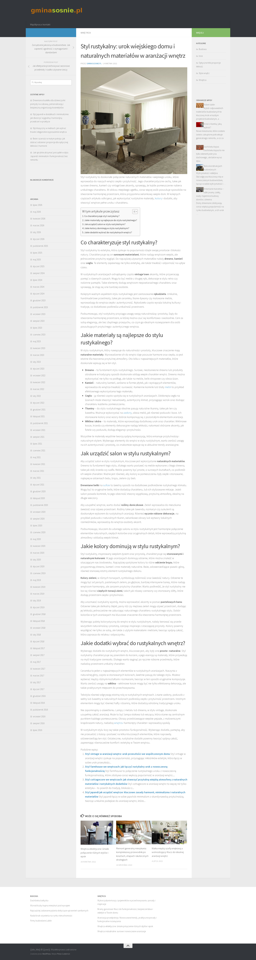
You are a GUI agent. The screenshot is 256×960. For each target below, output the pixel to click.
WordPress (46, 954)
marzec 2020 (38, 552)
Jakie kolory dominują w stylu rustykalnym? (106, 228)
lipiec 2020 (37, 525)
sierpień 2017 (38, 655)
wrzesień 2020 (39, 511)
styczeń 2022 (38, 402)
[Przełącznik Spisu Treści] (133, 211)
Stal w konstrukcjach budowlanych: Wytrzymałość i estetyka (209, 170)
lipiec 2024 (37, 280)
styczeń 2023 (38, 368)
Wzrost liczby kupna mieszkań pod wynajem (50, 905)
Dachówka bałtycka (39, 900)
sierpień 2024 (38, 273)
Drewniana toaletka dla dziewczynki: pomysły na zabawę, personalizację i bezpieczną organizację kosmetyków (48, 104)
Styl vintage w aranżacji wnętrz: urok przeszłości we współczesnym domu (127, 754)
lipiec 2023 (37, 327)
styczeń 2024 (38, 293)
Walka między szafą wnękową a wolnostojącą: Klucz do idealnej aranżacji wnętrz (168, 852)
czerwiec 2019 (39, 573)
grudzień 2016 (39, 696)
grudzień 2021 (39, 409)
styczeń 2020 (38, 566)
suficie (106, 485)
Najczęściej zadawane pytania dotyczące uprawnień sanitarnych (59, 910)
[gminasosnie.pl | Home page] (56, 10)
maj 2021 (37, 457)
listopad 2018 (39, 621)
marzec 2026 (38, 225)
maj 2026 (37, 211)
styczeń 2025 (38, 266)
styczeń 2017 (38, 689)
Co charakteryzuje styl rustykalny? (102, 216)
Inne (201, 56)
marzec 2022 (38, 389)
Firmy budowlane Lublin (41, 920)
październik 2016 (40, 709)
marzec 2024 (38, 286)
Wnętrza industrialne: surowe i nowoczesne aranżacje (121, 931)
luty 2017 (37, 682)
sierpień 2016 (38, 723)
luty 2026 (37, 232)
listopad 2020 (39, 498)
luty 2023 (37, 361)
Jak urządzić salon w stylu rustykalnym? (104, 224)
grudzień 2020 (39, 491)
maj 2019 (37, 580)
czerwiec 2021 (39, 450)
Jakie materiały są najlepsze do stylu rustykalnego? (110, 220)
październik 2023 (40, 307)
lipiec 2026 (37, 205)
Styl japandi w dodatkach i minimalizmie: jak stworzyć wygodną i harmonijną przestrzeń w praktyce (49, 118)
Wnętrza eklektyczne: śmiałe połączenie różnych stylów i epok (95, 852)
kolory (158, 198)
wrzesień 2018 (39, 627)
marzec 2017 (38, 675)
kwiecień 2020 (39, 546)
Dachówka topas (211, 146)
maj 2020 (37, 539)
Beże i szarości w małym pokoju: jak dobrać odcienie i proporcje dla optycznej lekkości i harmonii (49, 142)
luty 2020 (37, 559)
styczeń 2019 (38, 607)
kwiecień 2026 (39, 218)
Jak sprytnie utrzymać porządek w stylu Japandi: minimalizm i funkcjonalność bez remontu (49, 156)
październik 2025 (40, 245)
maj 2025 (37, 259)
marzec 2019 (38, 593)
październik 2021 (40, 423)
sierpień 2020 (38, 518)
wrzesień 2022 (39, 375)
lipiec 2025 (37, 252)
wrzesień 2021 (39, 430)
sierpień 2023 (38, 321)
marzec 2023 (38, 355)
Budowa (203, 49)
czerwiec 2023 (39, 334)
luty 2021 (37, 477)
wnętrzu (118, 723)
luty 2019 (37, 600)
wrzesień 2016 (39, 716)
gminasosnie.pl (94, 63)
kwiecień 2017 (39, 668)
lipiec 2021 (37, 443)
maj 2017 (37, 662)
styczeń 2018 (38, 641)
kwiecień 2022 (39, 382)
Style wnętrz (204, 73)
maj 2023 (37, 341)
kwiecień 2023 (39, 348)
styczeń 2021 (38, 484)
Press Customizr (63, 954)
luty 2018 (37, 634)
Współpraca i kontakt (40, 24)
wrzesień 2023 (39, 314)
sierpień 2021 (38, 436)
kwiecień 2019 (39, 586)
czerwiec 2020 (39, 532)
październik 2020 (40, 505)
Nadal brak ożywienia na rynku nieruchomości (51, 915)
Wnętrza (86, 32)
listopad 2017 (39, 648)
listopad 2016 (39, 702)
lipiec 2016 (37, 730)
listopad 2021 (39, 416)
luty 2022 (37, 396)
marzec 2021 (38, 471)
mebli (168, 387)
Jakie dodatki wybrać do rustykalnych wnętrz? (108, 232)
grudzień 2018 (39, 614)
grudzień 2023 (39, 300)
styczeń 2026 (38, 239)
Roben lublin (209, 104)
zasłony (127, 412)
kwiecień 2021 (39, 464)
